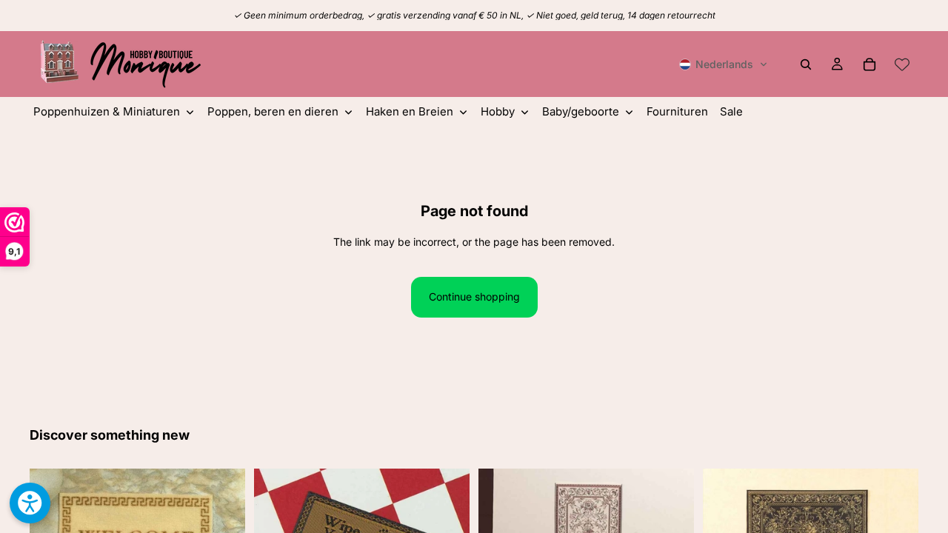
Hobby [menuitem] (498, 111)
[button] (723, 64)
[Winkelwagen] (869, 64)
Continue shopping (474, 296)
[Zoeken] (806, 64)
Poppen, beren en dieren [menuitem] (272, 111)
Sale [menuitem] (731, 111)
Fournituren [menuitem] (677, 111)
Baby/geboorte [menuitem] (580, 111)
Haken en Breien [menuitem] (409, 111)
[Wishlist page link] (902, 64)
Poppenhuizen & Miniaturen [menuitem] (106, 111)
